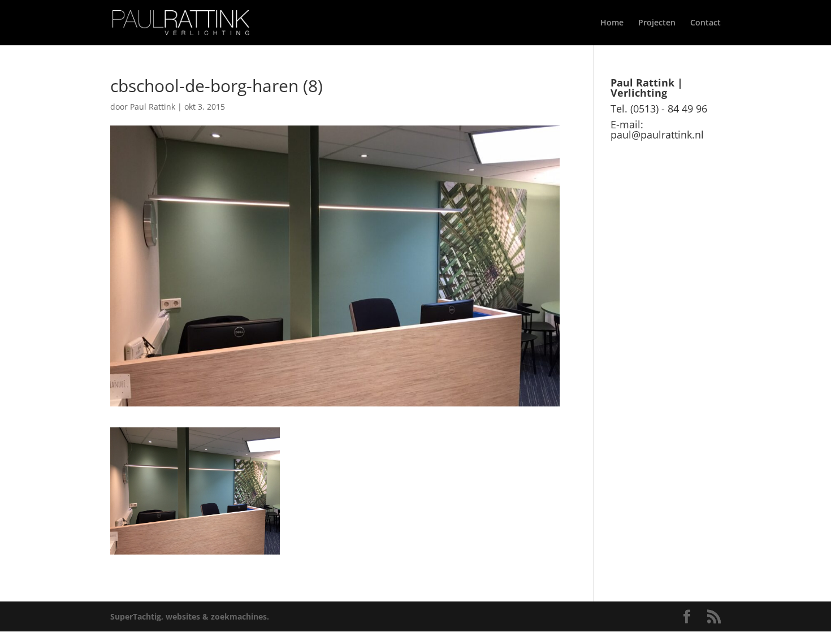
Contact (705, 23)
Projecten (657, 23)
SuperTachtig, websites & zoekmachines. (189, 616)
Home (612, 23)
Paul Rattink (152, 106)
